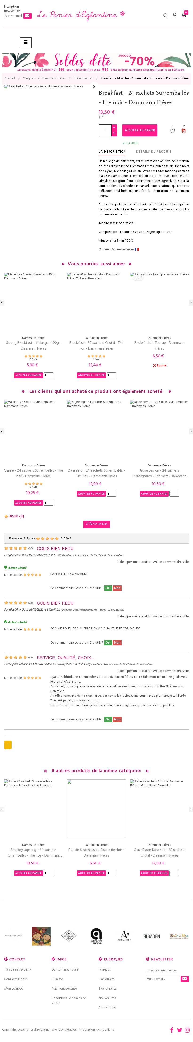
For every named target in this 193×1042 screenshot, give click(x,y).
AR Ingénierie (105, 1030)
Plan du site (107, 979)
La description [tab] (112, 151)
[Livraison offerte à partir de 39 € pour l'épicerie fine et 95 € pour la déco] (96, 63)
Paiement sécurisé (64, 988)
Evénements (107, 988)
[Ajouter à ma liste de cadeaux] (183, 131)
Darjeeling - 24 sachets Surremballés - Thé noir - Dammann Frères (96, 473)
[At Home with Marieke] (44, 936)
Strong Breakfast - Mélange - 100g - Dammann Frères (33, 345)
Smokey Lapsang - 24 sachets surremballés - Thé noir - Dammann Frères (33, 852)
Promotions (107, 1007)
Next (94, 86)
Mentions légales (64, 1030)
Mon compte (13, 988)
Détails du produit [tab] (154, 151)
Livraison (58, 979)
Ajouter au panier (140, 130)
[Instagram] (187, 1029)
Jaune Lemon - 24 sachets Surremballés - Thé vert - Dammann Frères (159, 473)
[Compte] (174, 15)
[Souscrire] (27, 16)
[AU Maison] (99, 936)
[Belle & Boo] (154, 936)
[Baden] (126, 936)
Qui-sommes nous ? (65, 970)
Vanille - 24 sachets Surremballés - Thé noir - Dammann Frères (33, 473)
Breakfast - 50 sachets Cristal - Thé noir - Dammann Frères (96, 345)
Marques (105, 970)
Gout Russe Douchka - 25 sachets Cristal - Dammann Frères (159, 852)
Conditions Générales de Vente (69, 1000)
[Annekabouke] (16, 936)
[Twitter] (179, 1029)
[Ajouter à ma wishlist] (172, 131)
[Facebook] (171, 1029)
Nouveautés (107, 998)
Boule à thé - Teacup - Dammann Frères (159, 345)
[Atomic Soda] (71, 936)
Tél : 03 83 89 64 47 (17, 970)
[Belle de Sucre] (182, 936)
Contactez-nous (15, 979)
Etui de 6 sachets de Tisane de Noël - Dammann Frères (96, 852)
